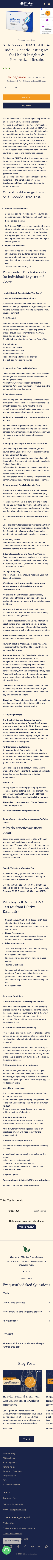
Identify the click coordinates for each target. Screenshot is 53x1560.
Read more (7, 1428)
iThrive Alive (8, 1523)
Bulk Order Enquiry (11, 1484)
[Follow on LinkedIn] (39, 1546)
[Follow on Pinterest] (25, 1546)
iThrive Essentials (26, 40)
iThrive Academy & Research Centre (19, 1528)
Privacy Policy (9, 1476)
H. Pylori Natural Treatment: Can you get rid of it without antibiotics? (21, 1401)
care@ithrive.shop (18, 1509)
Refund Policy (9, 1467)
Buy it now (26, 105)
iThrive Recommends (12, 1533)
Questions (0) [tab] (40, 1211)
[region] (26, 1256)
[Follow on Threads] (18, 1546)
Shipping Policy (10, 1462)
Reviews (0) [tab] (13, 1211)
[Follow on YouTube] (32, 1546)
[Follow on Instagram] (11, 1546)
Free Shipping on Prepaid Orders (32, 81)
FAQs (5, 1480)
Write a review (26, 1226)
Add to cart (26, 97)
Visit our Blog (9, 1453)
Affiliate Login (9, 1458)
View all (26, 1439)
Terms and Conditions (13, 1471)
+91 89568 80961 (16, 1504)
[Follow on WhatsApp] (46, 1546)
